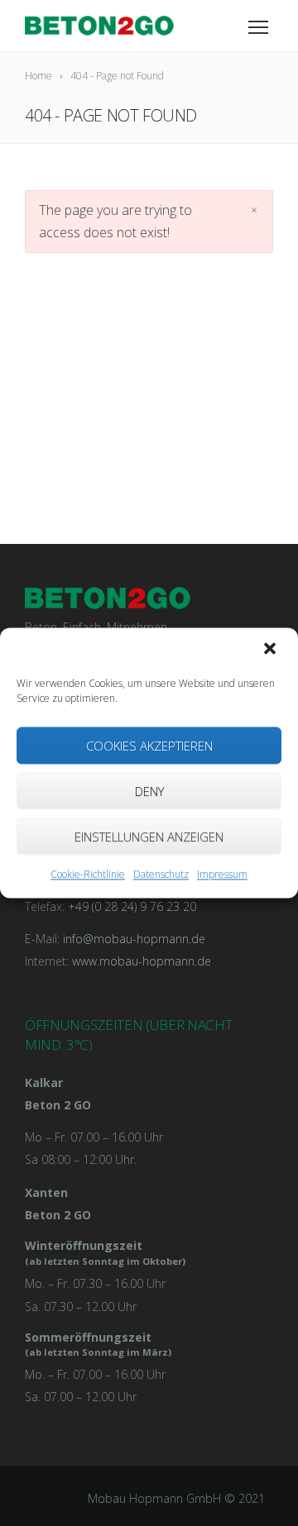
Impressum (222, 874)
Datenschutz (161, 874)
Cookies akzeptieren (149, 745)
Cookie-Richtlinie (87, 874)
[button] (271, 650)
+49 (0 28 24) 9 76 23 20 (132, 906)
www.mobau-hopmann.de (141, 961)
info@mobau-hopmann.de (134, 939)
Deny (149, 791)
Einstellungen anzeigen (148, 836)
